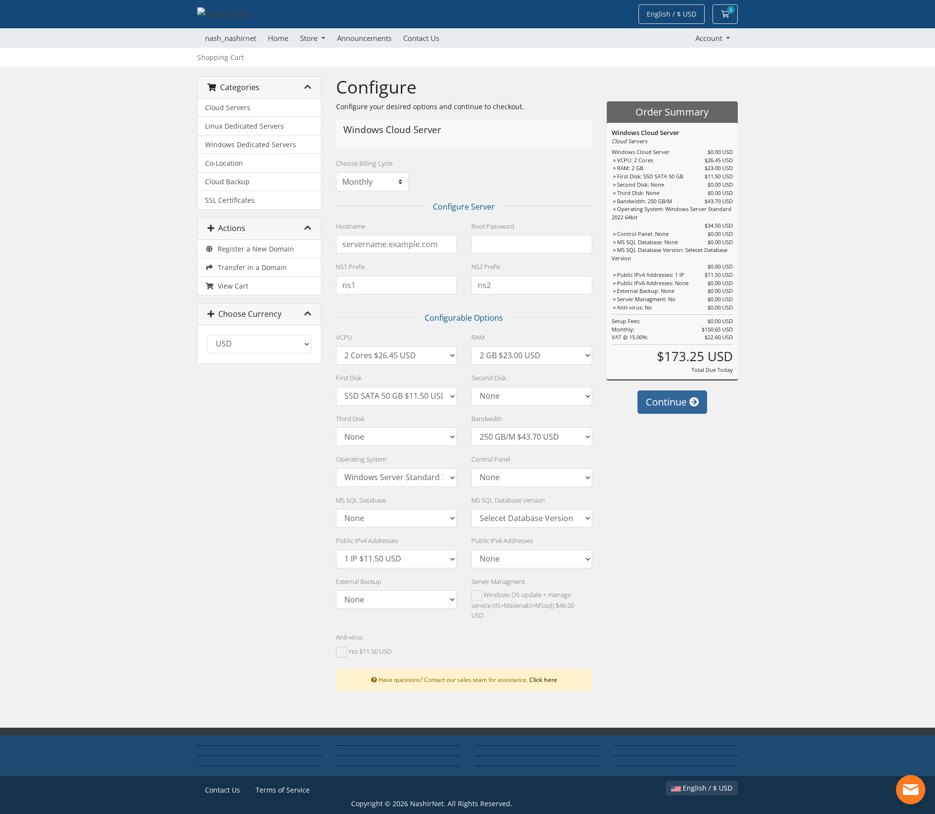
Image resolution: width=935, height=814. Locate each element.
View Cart (231, 286)
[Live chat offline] (910, 789)
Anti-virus (349, 637)
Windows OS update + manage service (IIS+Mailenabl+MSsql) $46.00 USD (522, 604)
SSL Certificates (230, 200)
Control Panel (490, 459)
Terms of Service (283, 790)
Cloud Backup (227, 181)
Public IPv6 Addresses (502, 540)
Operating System (361, 459)
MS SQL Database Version (508, 500)
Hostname (350, 226)
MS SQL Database (361, 500)
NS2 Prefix (485, 266)
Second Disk (488, 377)
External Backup (358, 581)
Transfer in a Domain (250, 267)
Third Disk (350, 418)
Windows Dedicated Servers (250, 144)
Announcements (364, 38)
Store (309, 38)
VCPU (344, 337)
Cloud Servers (227, 107)
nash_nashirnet (230, 38)
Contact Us (421, 38)
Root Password (492, 226)
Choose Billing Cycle (364, 163)
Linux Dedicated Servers (244, 126)
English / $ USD (706, 788)
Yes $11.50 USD (369, 651)
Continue (667, 401)
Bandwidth (486, 418)
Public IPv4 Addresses (367, 540)
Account (709, 38)
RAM (478, 337)
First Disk (348, 377)
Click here (543, 679)
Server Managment (498, 581)
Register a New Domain (254, 248)
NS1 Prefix (350, 266)
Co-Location (224, 163)
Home (278, 38)
